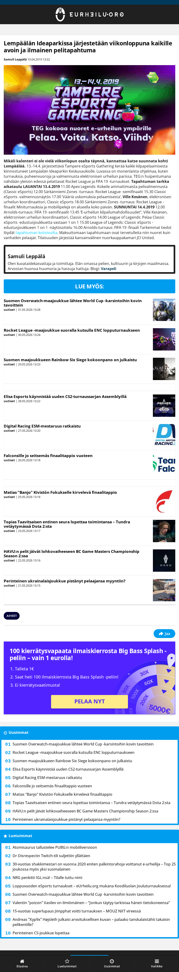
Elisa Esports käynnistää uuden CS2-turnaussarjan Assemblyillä (65, 396)
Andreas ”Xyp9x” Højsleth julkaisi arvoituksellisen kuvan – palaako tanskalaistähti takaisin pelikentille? (91, 922)
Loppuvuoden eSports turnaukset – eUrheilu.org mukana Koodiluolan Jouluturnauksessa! (92, 885)
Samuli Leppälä (15, 59)
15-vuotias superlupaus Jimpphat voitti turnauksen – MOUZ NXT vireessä (77, 911)
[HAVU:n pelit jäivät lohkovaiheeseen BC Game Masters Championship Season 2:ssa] (164, 560)
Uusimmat (18, 732)
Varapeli (108, 268)
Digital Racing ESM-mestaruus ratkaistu (42, 426)
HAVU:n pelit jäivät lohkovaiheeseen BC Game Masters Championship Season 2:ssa (71, 553)
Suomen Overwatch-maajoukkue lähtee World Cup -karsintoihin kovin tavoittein (73, 303)
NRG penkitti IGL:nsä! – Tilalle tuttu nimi (47, 877)
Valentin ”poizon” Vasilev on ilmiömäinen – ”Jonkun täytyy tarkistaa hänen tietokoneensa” (91, 902)
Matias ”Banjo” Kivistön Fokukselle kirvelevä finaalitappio (60, 492)
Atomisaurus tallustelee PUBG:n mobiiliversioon (55, 847)
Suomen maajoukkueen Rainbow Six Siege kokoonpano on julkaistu (70, 359)
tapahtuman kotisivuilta (36, 232)
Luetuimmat (20, 835)
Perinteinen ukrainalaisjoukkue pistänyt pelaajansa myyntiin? (64, 581)
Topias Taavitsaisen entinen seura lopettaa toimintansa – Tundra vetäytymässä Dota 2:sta (67, 524)
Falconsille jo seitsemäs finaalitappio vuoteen (48, 455)
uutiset (9, 309)
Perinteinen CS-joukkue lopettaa (41, 932)
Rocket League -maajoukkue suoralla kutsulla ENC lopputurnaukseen (72, 330)
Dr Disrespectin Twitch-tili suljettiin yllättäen (51, 855)
